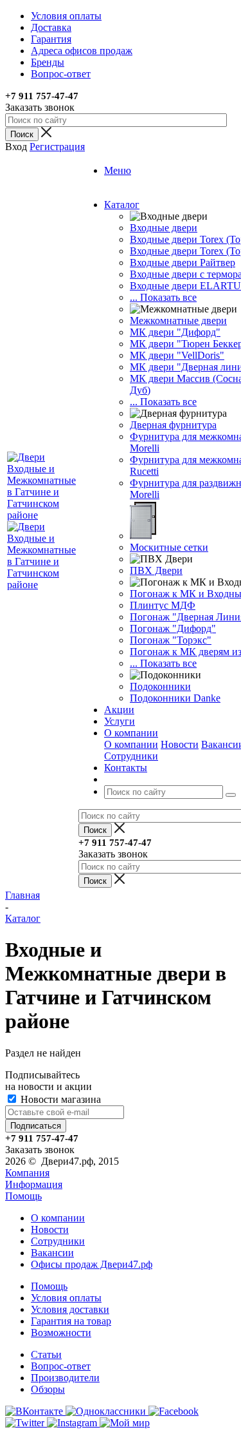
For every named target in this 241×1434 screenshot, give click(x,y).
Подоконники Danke (175, 698)
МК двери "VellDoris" (177, 355)
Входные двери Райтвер (182, 262)
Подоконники (160, 686)
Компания (27, 1172)
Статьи (46, 1354)
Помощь (23, 1195)
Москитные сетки (169, 547)
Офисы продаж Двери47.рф (91, 1264)
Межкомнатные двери (178, 320)
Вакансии (52, 1252)
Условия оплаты (66, 1297)
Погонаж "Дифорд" (173, 628)
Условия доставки (70, 1309)
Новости (180, 744)
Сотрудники (131, 755)
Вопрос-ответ (61, 1366)
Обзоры (48, 1389)
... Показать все (163, 297)
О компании (131, 744)
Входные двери (163, 227)
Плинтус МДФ (162, 605)
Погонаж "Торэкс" (170, 640)
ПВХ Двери (156, 570)
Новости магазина (59, 1099)
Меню (117, 170)
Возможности (61, 1332)
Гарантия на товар (71, 1320)
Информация (33, 1184)
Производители (65, 1377)
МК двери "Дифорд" (175, 332)
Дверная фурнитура (173, 424)
